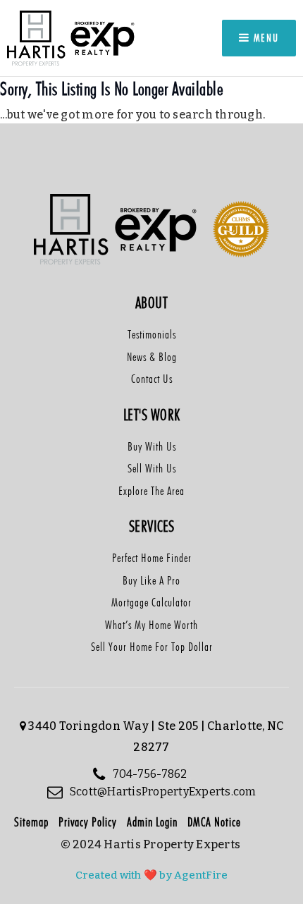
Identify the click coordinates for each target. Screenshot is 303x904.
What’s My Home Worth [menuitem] (151, 625)
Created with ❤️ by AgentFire (151, 875)
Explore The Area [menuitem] (151, 491)
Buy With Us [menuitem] (152, 446)
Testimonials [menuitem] (152, 334)
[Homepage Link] (72, 37)
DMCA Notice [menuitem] (214, 821)
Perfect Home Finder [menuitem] (152, 558)
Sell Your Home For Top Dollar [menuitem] (152, 647)
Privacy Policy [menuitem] (87, 821)
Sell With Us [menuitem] (152, 468)
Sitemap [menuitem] (31, 821)
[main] (151, 114)
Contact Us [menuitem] (152, 379)
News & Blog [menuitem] (152, 357)
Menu (264, 37)
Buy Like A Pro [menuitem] (151, 580)
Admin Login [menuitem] (152, 821)
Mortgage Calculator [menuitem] (151, 602)
